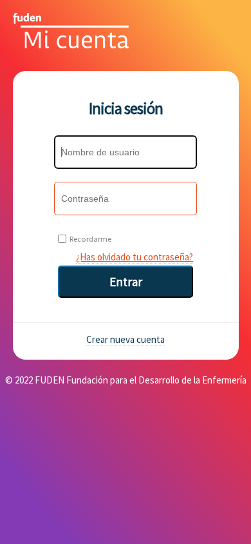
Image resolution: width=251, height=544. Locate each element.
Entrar (125, 281)
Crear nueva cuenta (125, 339)
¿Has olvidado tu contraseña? (134, 257)
